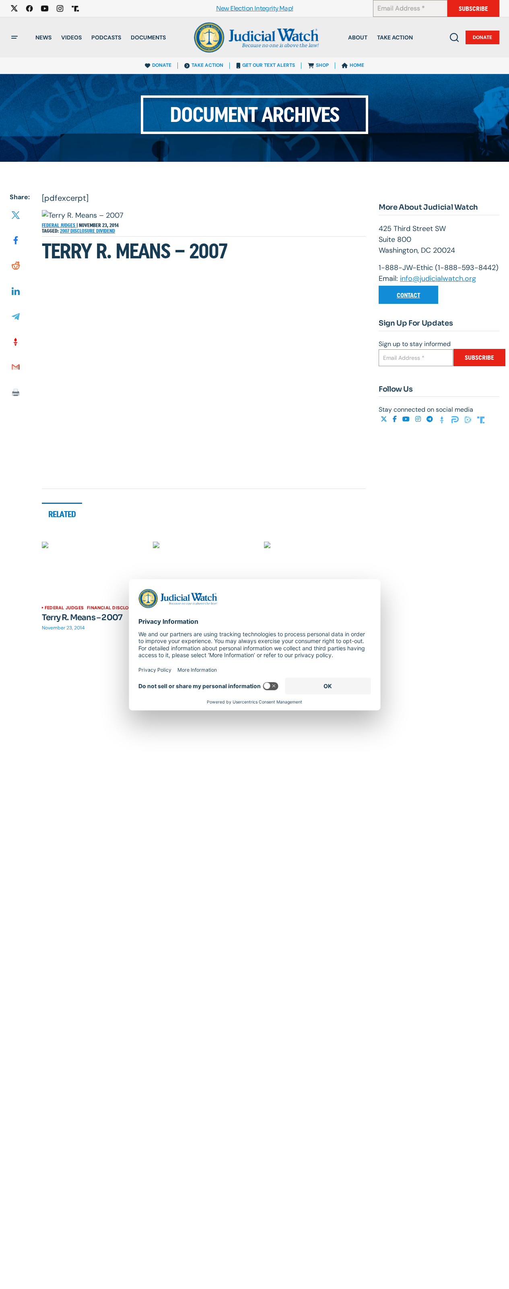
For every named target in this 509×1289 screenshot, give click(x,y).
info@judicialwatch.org (438, 278)
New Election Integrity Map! (254, 8)
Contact (408, 295)
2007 (65, 231)
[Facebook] (395, 419)
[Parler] (455, 419)
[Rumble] (468, 419)
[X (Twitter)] (385, 419)
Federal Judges (59, 225)
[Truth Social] (480, 419)
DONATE (161, 65)
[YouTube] (406, 419)
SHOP (322, 65)
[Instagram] (419, 419)
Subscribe (473, 8)
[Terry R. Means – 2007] (93, 570)
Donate (482, 37)
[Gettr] (443, 419)
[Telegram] (431, 419)
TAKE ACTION (207, 65)
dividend (105, 231)
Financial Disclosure (113, 607)
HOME (357, 65)
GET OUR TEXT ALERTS (268, 65)
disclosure (83, 231)
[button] (14, 37)
